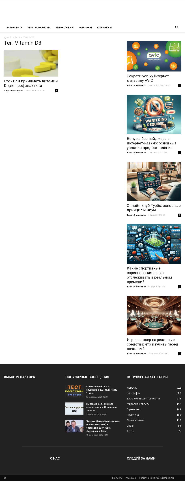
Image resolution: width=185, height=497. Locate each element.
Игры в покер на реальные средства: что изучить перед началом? (152, 344)
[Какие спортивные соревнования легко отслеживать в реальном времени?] (154, 244)
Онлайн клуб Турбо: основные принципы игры (154, 207)
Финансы (85, 27)
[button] (176, 28)
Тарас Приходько (13, 90)
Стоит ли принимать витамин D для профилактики (31, 83)
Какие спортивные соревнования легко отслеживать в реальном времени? (149, 275)
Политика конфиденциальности (156, 477)
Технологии (64, 27)
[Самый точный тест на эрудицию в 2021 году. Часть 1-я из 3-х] (74, 391)
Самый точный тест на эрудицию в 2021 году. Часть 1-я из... (101, 389)
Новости (13, 27)
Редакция (131, 477)
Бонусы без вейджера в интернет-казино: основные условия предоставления (152, 143)
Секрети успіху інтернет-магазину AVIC (148, 78)
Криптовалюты (38, 27)
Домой (8, 37)
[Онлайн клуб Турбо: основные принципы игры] (154, 181)
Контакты (104, 27)
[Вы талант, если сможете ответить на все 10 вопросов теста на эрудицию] (74, 408)
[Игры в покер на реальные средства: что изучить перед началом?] (154, 315)
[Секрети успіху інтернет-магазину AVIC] (154, 56)
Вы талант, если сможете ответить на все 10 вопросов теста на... (101, 407)
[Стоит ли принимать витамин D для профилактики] (31, 63)
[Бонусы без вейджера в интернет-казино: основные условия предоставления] (154, 114)
